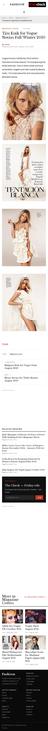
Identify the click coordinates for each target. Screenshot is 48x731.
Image (5, 344)
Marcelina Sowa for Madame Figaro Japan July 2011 (35, 656)
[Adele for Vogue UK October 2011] (12, 616)
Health (5, 706)
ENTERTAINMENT (9, 690)
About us (29, 709)
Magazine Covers (22, 18)
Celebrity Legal (7, 698)
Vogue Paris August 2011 (32, 627)
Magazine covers (16, 354)
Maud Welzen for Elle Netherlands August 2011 (12, 655)
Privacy (4, 728)
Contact (29, 712)
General (5, 709)
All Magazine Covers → (35, 597)
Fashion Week (31, 701)
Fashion (17, 4)
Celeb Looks (30, 679)
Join (39, 497)
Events (4, 695)
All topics (29, 714)
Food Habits (6, 712)
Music (4, 701)
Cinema (29, 698)
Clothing (29, 684)
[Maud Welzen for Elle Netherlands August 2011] (12, 642)
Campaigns (30, 681)
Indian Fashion (33, 690)
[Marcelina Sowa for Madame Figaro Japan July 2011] (35, 642)
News (11, 18)
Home (4, 18)
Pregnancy (6, 717)
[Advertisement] (24, 408)
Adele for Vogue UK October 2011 (11, 627)
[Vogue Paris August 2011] (35, 616)
